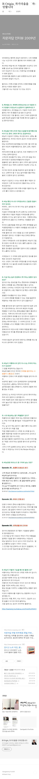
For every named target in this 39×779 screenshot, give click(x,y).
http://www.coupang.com (12, 630)
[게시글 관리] (12, 661)
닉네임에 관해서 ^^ (10, 683)
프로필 (11, 669)
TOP (35, 772)
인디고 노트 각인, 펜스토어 (13, 647)
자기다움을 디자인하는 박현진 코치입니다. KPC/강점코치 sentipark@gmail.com (15, 744)
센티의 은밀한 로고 (10, 676)
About (6, 669)
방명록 (18, 11)
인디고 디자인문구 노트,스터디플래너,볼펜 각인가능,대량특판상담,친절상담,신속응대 (13, 651)
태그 (10, 11)
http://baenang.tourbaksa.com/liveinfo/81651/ (19, 609)
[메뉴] (35, 3)
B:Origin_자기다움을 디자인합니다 (18, 4)
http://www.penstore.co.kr (12, 644)
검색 (30, 4)
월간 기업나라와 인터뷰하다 (13, 673)
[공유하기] (9, 661)
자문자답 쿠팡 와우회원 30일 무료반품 (19, 633)
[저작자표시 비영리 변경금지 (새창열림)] (25, 661)
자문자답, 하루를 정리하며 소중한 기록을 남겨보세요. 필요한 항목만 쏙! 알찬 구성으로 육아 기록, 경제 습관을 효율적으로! (19, 637)
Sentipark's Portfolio (10, 681)
